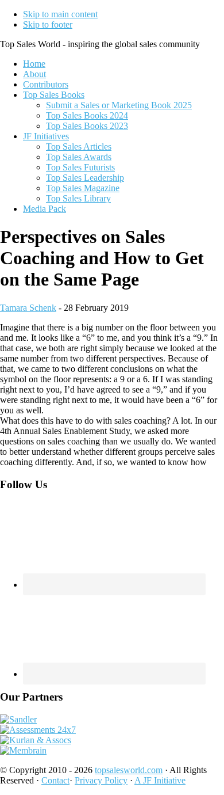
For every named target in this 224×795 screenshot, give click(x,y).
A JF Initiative (160, 780)
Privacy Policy (101, 780)
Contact (55, 780)
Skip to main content (60, 14)
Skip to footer (47, 24)
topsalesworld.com (129, 770)
